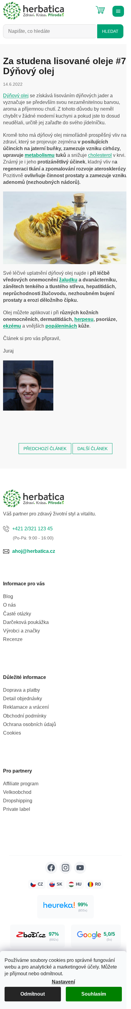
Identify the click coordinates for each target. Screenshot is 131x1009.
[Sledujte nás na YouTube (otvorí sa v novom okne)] (80, 868)
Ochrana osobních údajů (29, 724)
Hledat (110, 31)
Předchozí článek (44, 448)
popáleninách (61, 326)
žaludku (68, 279)
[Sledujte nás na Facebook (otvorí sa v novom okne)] (51, 868)
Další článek (92, 448)
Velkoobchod (17, 792)
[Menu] (117, 11)
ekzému (12, 326)
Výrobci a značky (21, 630)
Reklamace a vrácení (26, 707)
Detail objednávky (22, 698)
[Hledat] (85, 8)
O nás (9, 605)
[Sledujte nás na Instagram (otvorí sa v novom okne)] (65, 868)
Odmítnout (32, 994)
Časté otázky (17, 613)
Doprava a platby (21, 690)
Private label (16, 809)
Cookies (12, 732)
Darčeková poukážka (26, 622)
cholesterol (100, 155)
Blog (8, 596)
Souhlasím (93, 994)
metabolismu (40, 155)
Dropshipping (17, 800)
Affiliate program (20, 783)
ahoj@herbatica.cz (33, 551)
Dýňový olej (16, 95)
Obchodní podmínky (24, 715)
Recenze (13, 639)
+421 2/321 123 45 (32, 528)
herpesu (84, 319)
